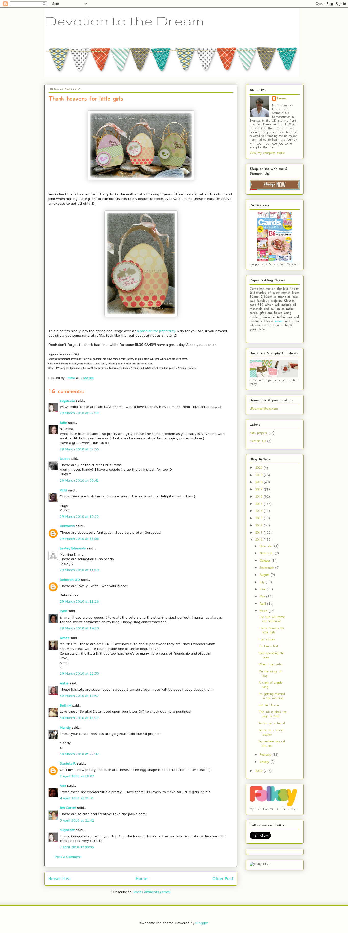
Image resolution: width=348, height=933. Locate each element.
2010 (259, 539)
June (263, 589)
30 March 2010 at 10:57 (79, 696)
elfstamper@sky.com (264, 408)
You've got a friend (272, 723)
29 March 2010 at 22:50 (79, 673)
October (266, 560)
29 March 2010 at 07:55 (79, 449)
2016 (259, 496)
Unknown (67, 526)
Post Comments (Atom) (152, 892)
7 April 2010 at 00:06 (77, 847)
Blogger (201, 923)
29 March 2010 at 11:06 (79, 539)
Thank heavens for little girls (271, 630)
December (267, 546)
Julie (63, 423)
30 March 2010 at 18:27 (79, 718)
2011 (259, 532)
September (267, 567)
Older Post (222, 878)
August (265, 575)
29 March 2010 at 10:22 (79, 516)
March (264, 611)
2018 (259, 482)
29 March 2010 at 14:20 (79, 628)
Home (142, 878)
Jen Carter (68, 808)
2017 (259, 489)
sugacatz (67, 400)
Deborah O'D (70, 580)
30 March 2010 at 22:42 (79, 754)
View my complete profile (267, 153)
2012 (259, 525)
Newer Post (59, 878)
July (263, 582)
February (266, 754)
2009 (259, 771)
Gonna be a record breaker (271, 732)
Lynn (63, 611)
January (265, 762)
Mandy (65, 727)
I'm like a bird (268, 646)
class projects (258, 433)
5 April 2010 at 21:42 (77, 820)
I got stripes (267, 639)
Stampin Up (258, 441)
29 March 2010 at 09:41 (79, 480)
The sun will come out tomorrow (272, 619)
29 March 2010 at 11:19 (79, 570)
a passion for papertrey (156, 331)
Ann (63, 785)
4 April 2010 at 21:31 (77, 798)
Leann (65, 458)
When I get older (271, 664)
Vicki (63, 490)
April (263, 603)
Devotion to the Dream (124, 20)
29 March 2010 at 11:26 (79, 601)
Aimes (64, 638)
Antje (64, 683)
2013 (259, 518)
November (267, 553)
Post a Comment (68, 857)
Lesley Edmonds (73, 548)
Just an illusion (269, 705)
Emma (281, 98)
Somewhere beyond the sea (272, 743)
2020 (259, 467)
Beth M (65, 705)
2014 (259, 511)
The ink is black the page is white (273, 714)
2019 (259, 475)
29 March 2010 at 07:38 (79, 413)
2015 (259, 504)
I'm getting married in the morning (272, 696)
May (263, 596)
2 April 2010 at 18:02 (77, 776)
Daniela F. (68, 763)
